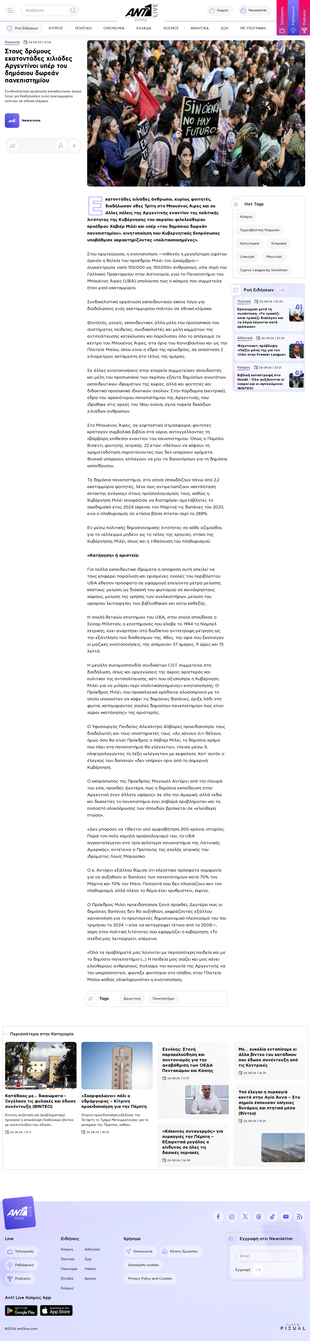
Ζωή (88, 1259)
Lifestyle (247, 257)
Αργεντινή (132, 998)
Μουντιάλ (274, 257)
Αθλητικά (92, 1249)
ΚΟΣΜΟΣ (171, 28)
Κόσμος (67, 1288)
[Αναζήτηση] (73, 10)
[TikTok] (272, 1216)
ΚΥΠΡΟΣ (56, 28)
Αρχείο (90, 1278)
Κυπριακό (279, 243)
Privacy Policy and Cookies (150, 1278)
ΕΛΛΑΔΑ (143, 28)
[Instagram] (231, 1216)
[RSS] (299, 1216)
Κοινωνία (12, 42)
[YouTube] (286, 1216)
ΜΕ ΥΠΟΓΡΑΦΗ (253, 28)
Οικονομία (69, 1269)
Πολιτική (67, 1259)
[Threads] (258, 1216)
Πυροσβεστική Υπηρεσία (259, 230)
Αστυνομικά (249, 243)
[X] (245, 1216)
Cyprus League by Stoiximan (263, 270)
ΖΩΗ (224, 28)
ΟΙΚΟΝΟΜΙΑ (113, 28)
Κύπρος (246, 217)
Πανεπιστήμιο (163, 998)
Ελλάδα (67, 1278)
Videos (90, 1269)
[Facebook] (218, 1216)
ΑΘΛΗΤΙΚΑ (200, 28)
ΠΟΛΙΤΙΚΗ (83, 28)
